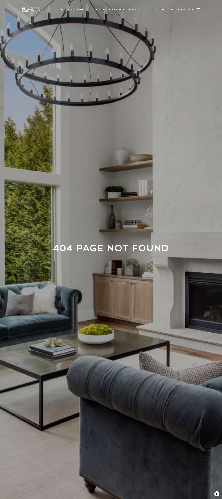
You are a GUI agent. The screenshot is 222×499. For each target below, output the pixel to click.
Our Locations (97, 9)
